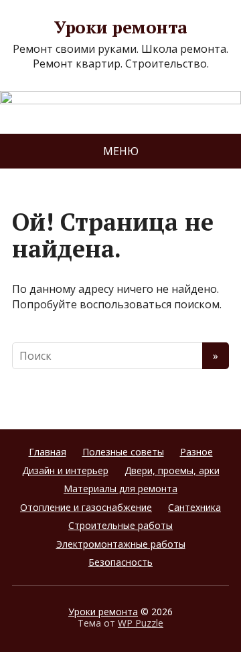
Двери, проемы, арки (172, 470)
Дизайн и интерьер (65, 470)
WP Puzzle (140, 623)
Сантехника (194, 507)
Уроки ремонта (120, 27)
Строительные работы (120, 525)
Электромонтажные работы (120, 544)
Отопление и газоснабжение (86, 507)
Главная (47, 451)
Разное (196, 451)
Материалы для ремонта (120, 488)
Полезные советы (123, 451)
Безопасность (120, 562)
